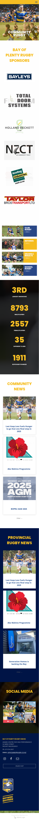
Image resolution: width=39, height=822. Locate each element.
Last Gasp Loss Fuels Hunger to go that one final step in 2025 (19, 429)
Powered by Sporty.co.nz (19, 815)
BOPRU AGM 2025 (19, 509)
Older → (19, 518)
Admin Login (20, 817)
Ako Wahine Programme (19, 469)
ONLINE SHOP (19, 766)
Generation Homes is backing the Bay (19, 662)
